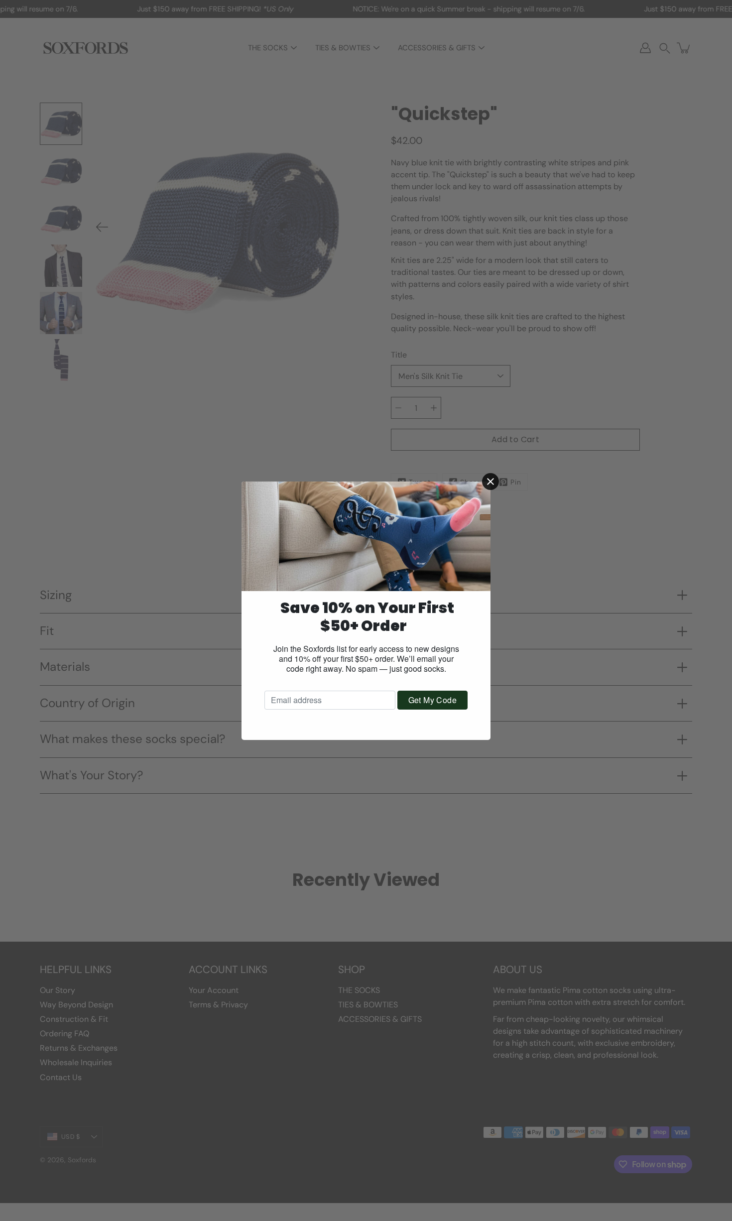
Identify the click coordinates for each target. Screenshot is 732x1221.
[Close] (490, 481)
